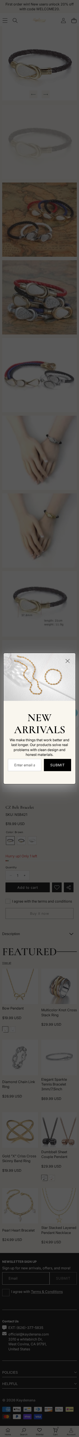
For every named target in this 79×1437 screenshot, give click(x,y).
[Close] (67, 660)
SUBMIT (57, 765)
